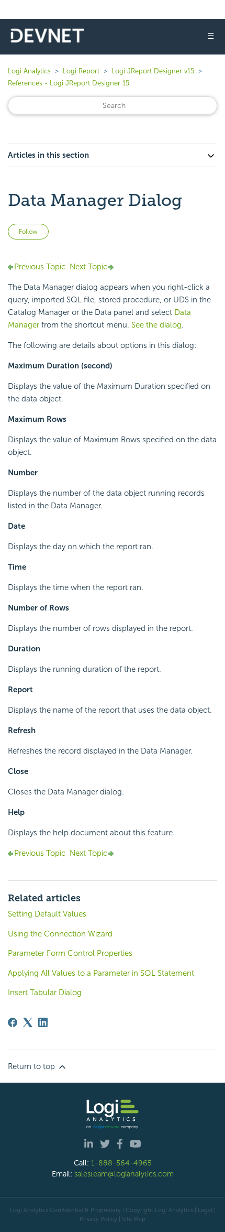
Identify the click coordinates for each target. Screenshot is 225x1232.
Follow (28, 231)
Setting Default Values (47, 914)
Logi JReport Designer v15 (152, 71)
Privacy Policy (98, 1219)
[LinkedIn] (43, 1022)
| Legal (203, 1210)
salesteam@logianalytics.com (124, 1174)
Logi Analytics (29, 71)
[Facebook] (12, 1022)
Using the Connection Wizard (60, 934)
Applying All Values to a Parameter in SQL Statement (101, 973)
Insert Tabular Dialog (45, 992)
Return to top (32, 1066)
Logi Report (81, 71)
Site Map (133, 1219)
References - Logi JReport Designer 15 (68, 83)
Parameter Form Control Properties (70, 953)
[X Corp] (27, 1022)
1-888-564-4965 (121, 1163)
